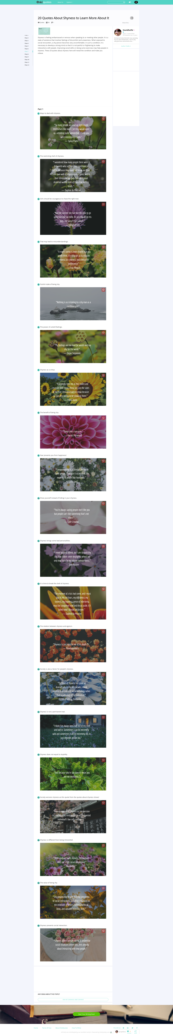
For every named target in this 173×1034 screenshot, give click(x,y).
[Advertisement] (73, 68)
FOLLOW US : (117, 1028)
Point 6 (26, 49)
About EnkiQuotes (62, 1028)
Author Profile (125, 46)
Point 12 (27, 65)
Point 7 (26, 51)
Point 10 (27, 59)
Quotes (42, 22)
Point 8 (26, 54)
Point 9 (26, 57)
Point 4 (26, 43)
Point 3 (26, 40)
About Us (60, 2)
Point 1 (26, 35)
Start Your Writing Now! (86, 1014)
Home (36, 1028)
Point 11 (27, 62)
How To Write (76, 1028)
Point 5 (26, 46)
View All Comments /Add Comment (73, 999)
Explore (69, 2)
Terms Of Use (46, 1028)
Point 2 (26, 38)
